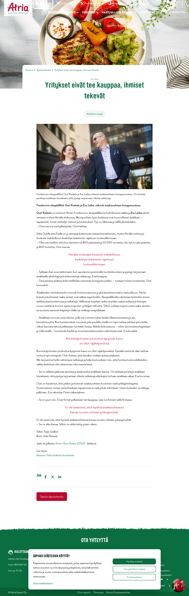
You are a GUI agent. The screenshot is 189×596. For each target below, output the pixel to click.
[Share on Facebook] (45, 477)
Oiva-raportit (84, 592)
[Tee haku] (186, 4)
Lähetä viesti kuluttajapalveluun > (23, 559)
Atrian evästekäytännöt (43, 583)
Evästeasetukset (134, 577)
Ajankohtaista (44, 70)
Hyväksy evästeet (134, 561)
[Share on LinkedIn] (59, 477)
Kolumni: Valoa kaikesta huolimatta (55, 455)
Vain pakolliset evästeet (134, 569)
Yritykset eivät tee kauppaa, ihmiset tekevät (76, 70)
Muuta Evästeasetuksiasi (118, 592)
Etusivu (29, 70)
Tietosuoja (98, 592)
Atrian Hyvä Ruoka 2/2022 (70, 443)
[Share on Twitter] (52, 477)
